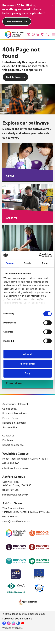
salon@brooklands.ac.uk (16, 521)
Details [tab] (27, 263)
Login (33, 34)
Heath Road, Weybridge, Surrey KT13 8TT (26, 458)
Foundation (14, 383)
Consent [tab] (10, 263)
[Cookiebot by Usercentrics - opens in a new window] (39, 255)
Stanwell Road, (10, 481)
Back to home (13, 77)
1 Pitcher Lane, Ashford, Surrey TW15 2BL (26, 511)
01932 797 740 (10, 516)
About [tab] (45, 263)
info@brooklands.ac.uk (15, 468)
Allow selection (27, 363)
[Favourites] (42, 34)
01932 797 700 (10, 463)
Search (47, 34)
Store (38, 34)
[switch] (47, 322)
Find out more (14, 21)
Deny (27, 373)
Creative (11, 217)
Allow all (27, 354)
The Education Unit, (13, 508)
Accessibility (28, 34)
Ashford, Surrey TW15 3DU (17, 485)
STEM (10, 176)
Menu (53, 34)
